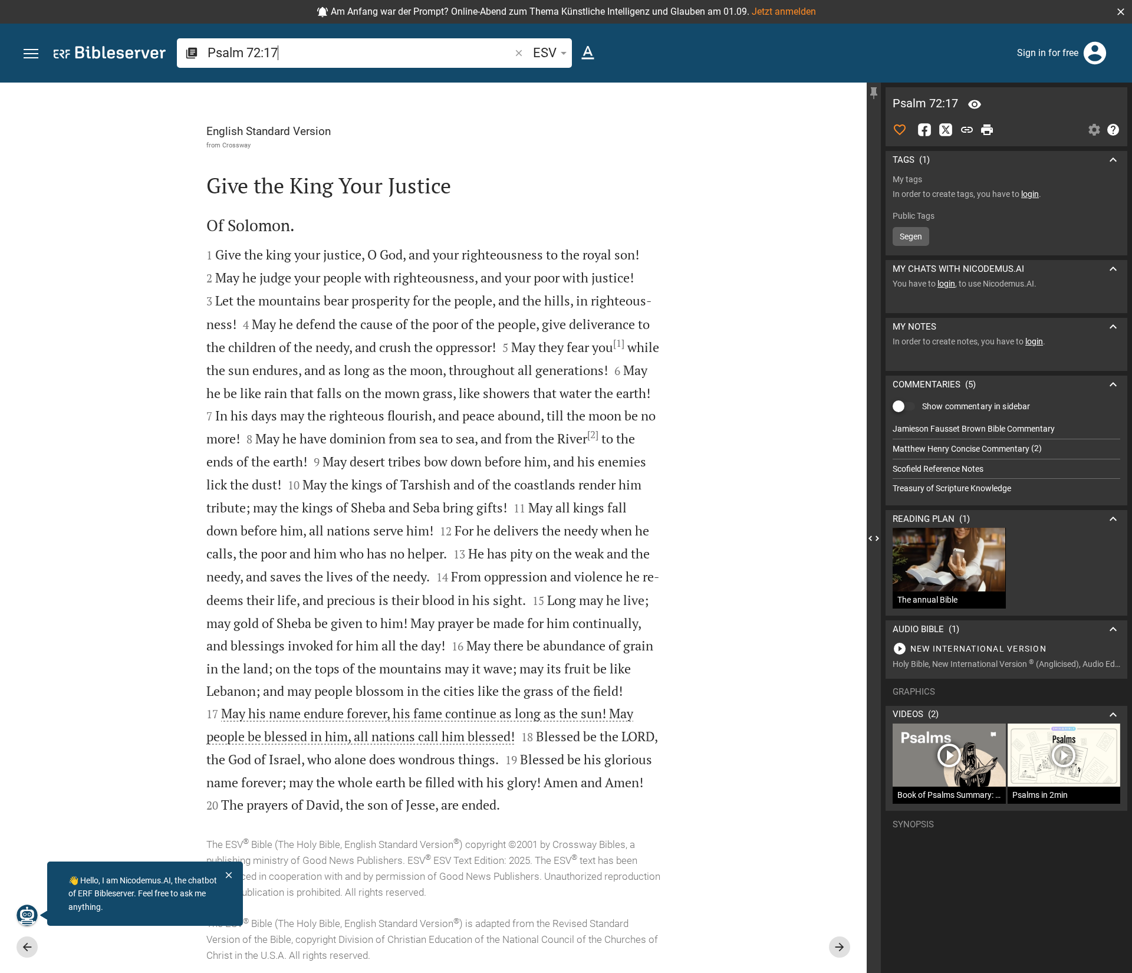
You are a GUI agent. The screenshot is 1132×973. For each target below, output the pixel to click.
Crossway (236, 145)
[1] (618, 343)
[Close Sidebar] (874, 538)
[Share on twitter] (945, 129)
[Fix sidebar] (874, 93)
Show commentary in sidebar (976, 406)
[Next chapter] (839, 947)
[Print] (987, 129)
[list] (1006, 458)
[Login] (1094, 53)
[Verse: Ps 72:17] (974, 104)
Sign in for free (1047, 52)
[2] (592, 434)
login (1030, 194)
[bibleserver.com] (110, 54)
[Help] (1113, 129)
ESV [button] (545, 52)
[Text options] (587, 53)
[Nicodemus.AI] (27, 915)
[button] (1121, 12)
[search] (360, 52)
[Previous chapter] (27, 947)
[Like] (899, 129)
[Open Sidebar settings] (1094, 129)
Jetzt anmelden (784, 11)
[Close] (229, 875)
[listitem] (1006, 429)
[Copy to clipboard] (966, 129)
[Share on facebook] (924, 129)
